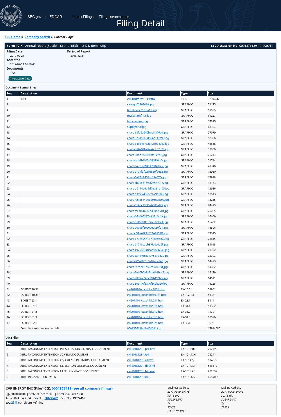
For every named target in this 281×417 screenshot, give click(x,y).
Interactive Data (20, 78)
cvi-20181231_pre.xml (141, 349)
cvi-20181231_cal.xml (140, 360)
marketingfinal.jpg (139, 115)
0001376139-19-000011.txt (144, 328)
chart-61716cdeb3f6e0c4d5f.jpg (147, 244)
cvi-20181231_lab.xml (141, 371)
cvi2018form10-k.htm (141, 99)
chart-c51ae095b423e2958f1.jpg (147, 233)
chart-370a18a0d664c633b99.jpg (148, 138)
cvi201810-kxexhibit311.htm (145, 306)
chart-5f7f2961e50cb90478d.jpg (147, 267)
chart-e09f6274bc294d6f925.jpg (147, 278)
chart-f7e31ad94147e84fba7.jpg (147, 166)
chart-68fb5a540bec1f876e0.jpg (147, 132)
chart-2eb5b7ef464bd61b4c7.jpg (148, 272)
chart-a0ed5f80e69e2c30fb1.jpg (147, 227)
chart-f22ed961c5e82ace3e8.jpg (147, 261)
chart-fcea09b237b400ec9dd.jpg (148, 211)
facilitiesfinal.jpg (137, 121)
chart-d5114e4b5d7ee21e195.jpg (148, 188)
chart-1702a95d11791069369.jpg (148, 239)
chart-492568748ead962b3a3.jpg (148, 250)
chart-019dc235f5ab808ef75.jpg (147, 205)
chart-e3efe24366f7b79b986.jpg (147, 194)
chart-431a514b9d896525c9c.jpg (148, 200)
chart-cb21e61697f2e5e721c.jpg (147, 183)
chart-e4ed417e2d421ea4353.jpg (148, 144)
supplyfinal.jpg (136, 127)
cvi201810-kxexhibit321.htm (145, 323)
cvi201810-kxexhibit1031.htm (146, 289)
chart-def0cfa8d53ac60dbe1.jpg (147, 222)
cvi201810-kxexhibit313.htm (145, 317)
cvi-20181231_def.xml (141, 366)
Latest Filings (83, 17)
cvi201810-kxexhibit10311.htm (147, 295)
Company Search (37, 37)
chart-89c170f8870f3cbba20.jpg (147, 283)
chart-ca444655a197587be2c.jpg (148, 256)
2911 (14, 402)
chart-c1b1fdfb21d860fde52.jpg (147, 171)
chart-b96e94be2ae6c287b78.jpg (148, 149)
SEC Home (12, 37)
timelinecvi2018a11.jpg (142, 110)
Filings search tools (114, 17)
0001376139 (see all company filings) (82, 388)
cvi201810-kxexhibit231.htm (145, 300)
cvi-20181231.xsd (138, 354)
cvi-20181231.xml (138, 377)
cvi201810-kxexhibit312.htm (145, 312)
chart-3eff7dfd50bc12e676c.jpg (147, 177)
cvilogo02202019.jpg (140, 104)
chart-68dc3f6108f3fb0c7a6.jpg (147, 155)
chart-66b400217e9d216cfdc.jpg (147, 216)
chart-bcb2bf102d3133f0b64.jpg (147, 160)
